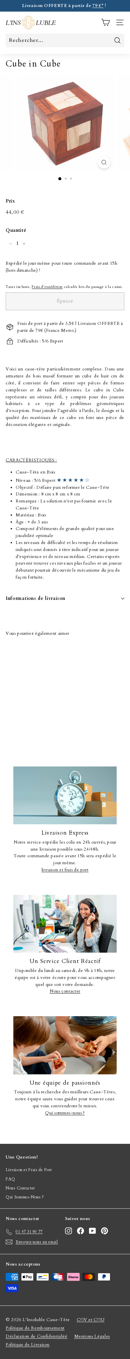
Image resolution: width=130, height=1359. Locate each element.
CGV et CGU (91, 1320)
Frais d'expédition (47, 286)
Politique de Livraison (27, 1345)
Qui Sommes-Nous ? (25, 1197)
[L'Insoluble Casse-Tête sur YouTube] (92, 1230)
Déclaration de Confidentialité (37, 1336)
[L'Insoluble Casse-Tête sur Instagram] (68, 1230)
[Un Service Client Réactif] (65, 924)
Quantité (16, 230)
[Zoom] (104, 162)
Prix (10, 201)
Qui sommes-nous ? (65, 1113)
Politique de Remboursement (35, 1328)
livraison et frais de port (65, 870)
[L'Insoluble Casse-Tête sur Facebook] (80, 1230)
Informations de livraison (35, 598)
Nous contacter (65, 991)
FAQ (10, 1179)
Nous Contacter (20, 1188)
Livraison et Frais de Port (29, 1169)
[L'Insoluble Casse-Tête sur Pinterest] (104, 1230)
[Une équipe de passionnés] (65, 1045)
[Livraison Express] (65, 795)
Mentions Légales (92, 1336)
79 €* (97, 6)
